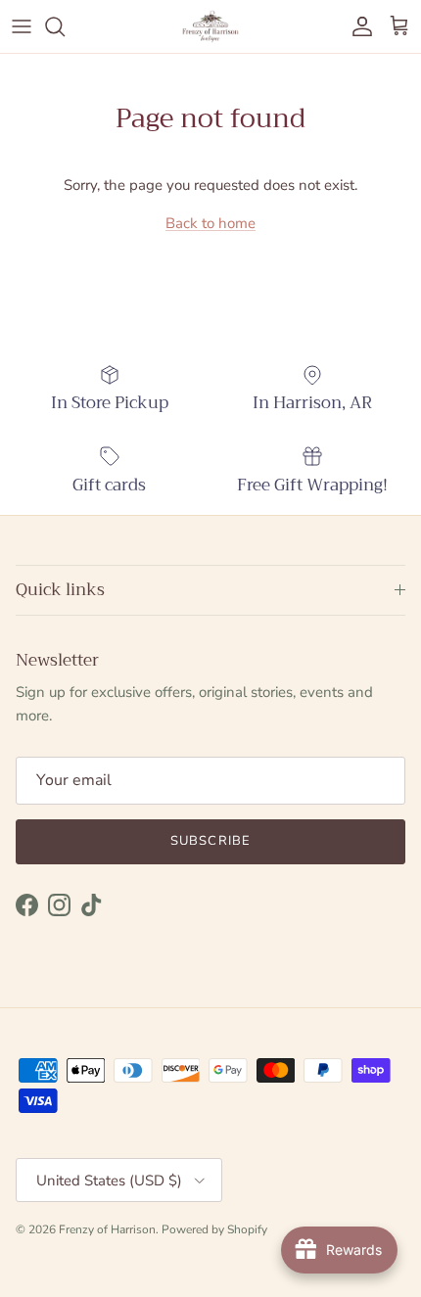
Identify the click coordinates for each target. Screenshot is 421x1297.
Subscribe (210, 841)
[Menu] (21, 26)
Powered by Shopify (214, 1229)
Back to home (210, 223)
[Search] (64, 26)
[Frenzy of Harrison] (210, 26)
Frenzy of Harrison (107, 1229)
